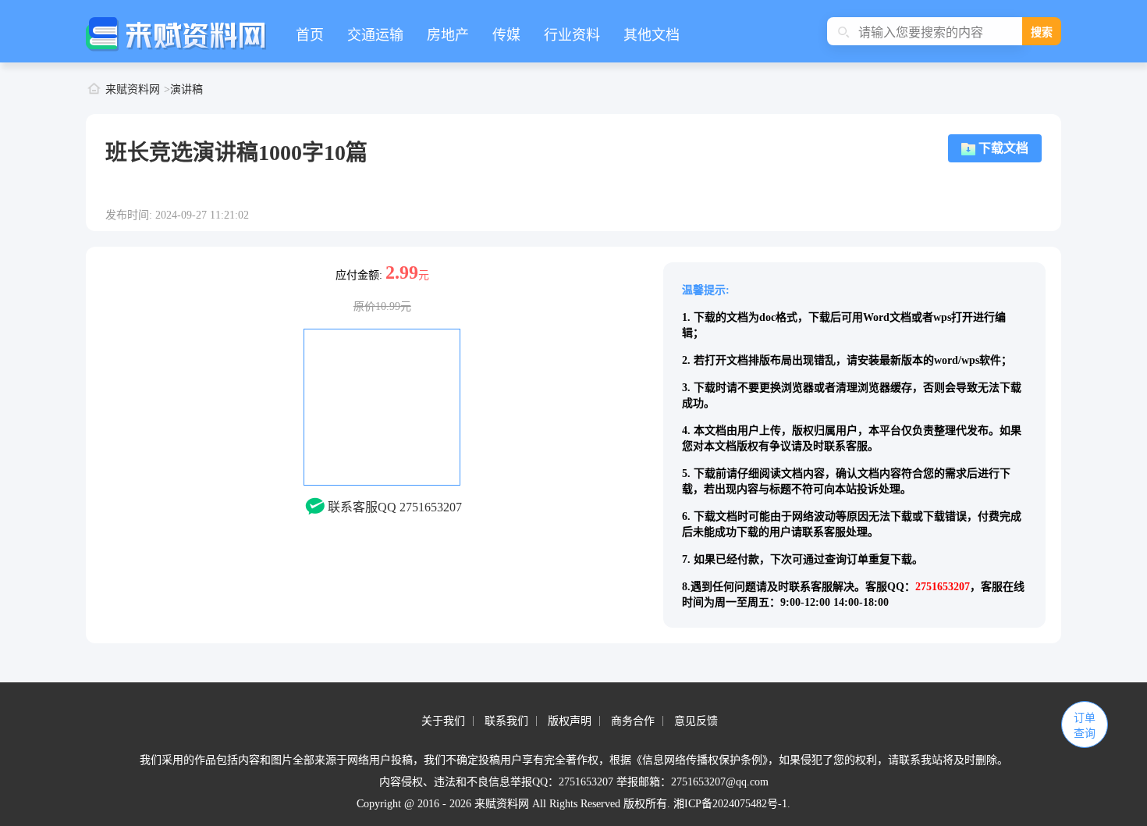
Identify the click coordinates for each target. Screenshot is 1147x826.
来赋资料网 (132, 89)
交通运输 (375, 35)
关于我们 (443, 721)
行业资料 (572, 35)
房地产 (448, 35)
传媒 (506, 35)
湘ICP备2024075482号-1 (730, 804)
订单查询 (1085, 725)
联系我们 (506, 721)
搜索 (1042, 32)
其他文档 (651, 35)
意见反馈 (696, 721)
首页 (310, 35)
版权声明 (569, 721)
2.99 (401, 272)
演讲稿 (186, 89)
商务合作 (633, 721)
